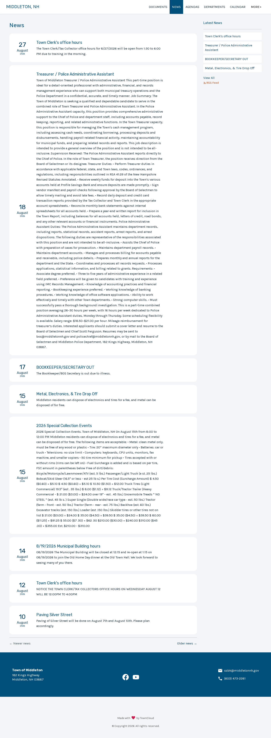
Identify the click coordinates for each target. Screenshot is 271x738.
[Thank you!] (133, 718)
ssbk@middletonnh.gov (241, 670)
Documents (158, 7)
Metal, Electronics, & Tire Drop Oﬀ (229, 68)
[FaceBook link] (125, 679)
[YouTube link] (136, 679)
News (176, 7)
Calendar (237, 7)
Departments (214, 7)
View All (209, 78)
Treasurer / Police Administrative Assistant (228, 47)
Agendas (192, 7)
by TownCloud (145, 718)
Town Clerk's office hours (223, 36)
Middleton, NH (22, 6)
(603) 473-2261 (235, 678)
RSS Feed (212, 82)
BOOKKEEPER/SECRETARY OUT (226, 59)
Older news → (187, 643)
